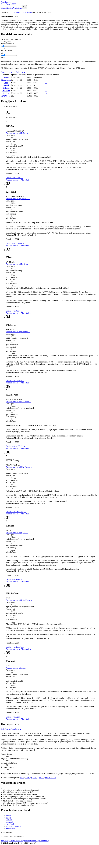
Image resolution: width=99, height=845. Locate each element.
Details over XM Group (16, 512)
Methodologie (34, 841)
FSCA (41, 778)
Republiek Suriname (13, 826)
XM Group (6, 96)
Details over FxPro (14, 178)
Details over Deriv (14, 311)
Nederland (10, 824)
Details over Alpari (14, 717)
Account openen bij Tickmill (18, 199)
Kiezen (3, 8)
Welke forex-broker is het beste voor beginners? (21, 790)
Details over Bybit (14, 579)
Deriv (6, 83)
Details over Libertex (15, 381)
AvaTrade (6, 91)
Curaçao (9, 820)
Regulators (10, 841)
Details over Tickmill (15, 243)
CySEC (34, 778)
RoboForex (6, 80)
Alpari (6, 85)
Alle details (26, 180)
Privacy (46, 841)
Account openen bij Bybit (17, 533)
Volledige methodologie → (11, 729)
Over (42, 841)
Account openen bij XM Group (19, 467)
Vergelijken (17, 8)
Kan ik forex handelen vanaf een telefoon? (19, 805)
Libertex (6, 77)
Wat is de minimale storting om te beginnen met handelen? (25, 799)
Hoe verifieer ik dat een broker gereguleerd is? (21, 794)
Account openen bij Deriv (17, 264)
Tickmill (6, 88)
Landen (17, 841)
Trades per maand (7, 51)
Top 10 (3, 841)
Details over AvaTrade (15, 446)
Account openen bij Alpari (17, 668)
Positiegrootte (6, 41)
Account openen (13, 180)
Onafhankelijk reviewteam (22, 12)
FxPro (6, 93)
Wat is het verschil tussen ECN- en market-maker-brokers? (26, 803)
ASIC (27, 778)
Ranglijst (9, 8)
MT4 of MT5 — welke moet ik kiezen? (18, 801)
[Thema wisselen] (24, 7)
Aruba (8, 815)
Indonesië (9, 822)
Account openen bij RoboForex (19, 600)
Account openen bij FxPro (17, 133)
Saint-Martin (10, 828)
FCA (22, 778)
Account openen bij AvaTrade (18, 402)
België (8, 818)
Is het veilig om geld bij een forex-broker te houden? (23, 796)
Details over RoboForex (16, 647)
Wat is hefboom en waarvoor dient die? (18, 792)
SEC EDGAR (50, 778)
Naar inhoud (6, 2)
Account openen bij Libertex (13, 72)
